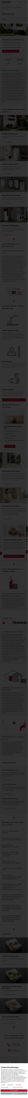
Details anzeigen (5, 1087)
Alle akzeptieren (14, 1090)
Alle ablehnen (14, 1093)
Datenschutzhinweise (18, 1087)
